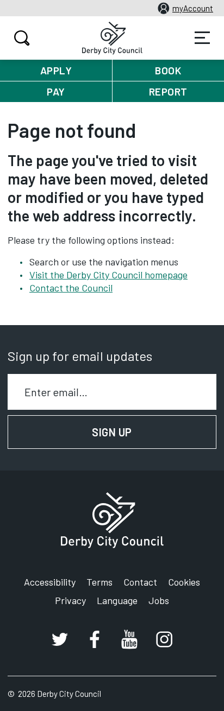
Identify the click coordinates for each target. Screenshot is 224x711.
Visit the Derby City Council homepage (108, 275)
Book (168, 70)
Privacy (70, 600)
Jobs (158, 600)
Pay (56, 91)
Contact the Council (71, 288)
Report (168, 91)
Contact (140, 582)
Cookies (184, 582)
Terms (99, 582)
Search (22, 38)
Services (202, 38)
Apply (56, 70)
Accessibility (50, 582)
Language (117, 600)
